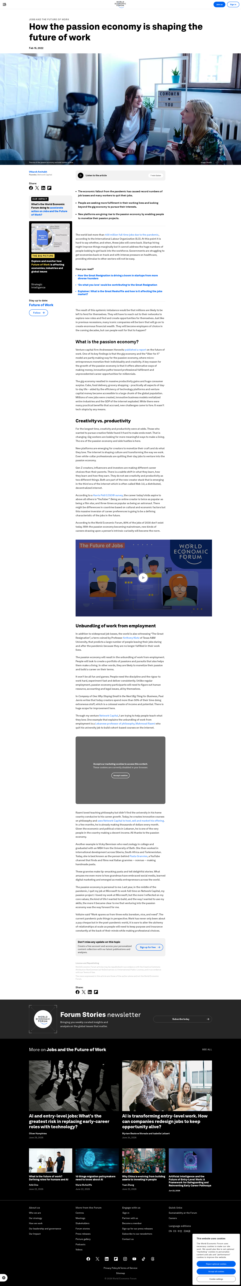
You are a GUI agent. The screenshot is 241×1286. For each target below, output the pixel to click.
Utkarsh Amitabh (38, 171)
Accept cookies (120, 775)
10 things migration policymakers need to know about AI (95, 1178)
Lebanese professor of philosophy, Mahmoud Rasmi (125, 723)
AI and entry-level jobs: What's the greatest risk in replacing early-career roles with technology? (69, 1121)
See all (207, 1049)
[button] (143, 578)
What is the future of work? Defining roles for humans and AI (48, 1178)
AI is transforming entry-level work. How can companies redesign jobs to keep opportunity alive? (164, 1121)
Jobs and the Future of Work (49, 19)
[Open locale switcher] (3, 1277)
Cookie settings (216, 1279)
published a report (135, 349)
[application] (144, 578)
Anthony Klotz (131, 637)
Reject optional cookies (216, 1264)
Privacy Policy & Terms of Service (120, 1268)
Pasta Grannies (138, 856)
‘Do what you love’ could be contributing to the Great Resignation (117, 284)
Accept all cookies (216, 1271)
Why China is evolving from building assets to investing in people (143, 1178)
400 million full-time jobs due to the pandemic (132, 234)
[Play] (80, 175)
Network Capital (108, 715)
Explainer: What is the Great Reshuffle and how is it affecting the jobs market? (120, 293)
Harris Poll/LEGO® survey (108, 495)
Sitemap (120, 1273)
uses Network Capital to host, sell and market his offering (130, 820)
